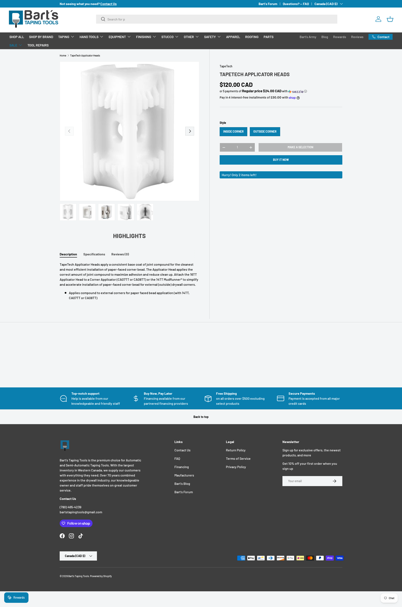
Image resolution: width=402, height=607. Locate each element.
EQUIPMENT (117, 37)
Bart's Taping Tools (78, 576)
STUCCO (167, 37)
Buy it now (281, 160)
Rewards (339, 37)
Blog (324, 37)
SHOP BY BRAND (41, 37)
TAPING (63, 37)
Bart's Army (308, 37)
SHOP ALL (16, 37)
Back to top (201, 417)
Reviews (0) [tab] (120, 254)
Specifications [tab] (94, 254)
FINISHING (143, 37)
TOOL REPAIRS (38, 45)
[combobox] (217, 19)
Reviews (357, 37)
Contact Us (182, 450)
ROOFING (252, 37)
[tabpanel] (129, 281)
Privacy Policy (236, 467)
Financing (181, 467)
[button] (390, 19)
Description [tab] (68, 254)
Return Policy (236, 450)
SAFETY (210, 37)
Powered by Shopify (101, 576)
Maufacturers (184, 475)
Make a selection (300, 147)
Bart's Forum (268, 4)
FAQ (177, 458)
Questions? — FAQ (296, 4)
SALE (13, 45)
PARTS (268, 37)
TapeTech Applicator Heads (85, 55)
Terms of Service (238, 458)
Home (63, 55)
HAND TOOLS (89, 37)
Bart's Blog (182, 483)
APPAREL (233, 37)
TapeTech (226, 66)
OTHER (189, 37)
